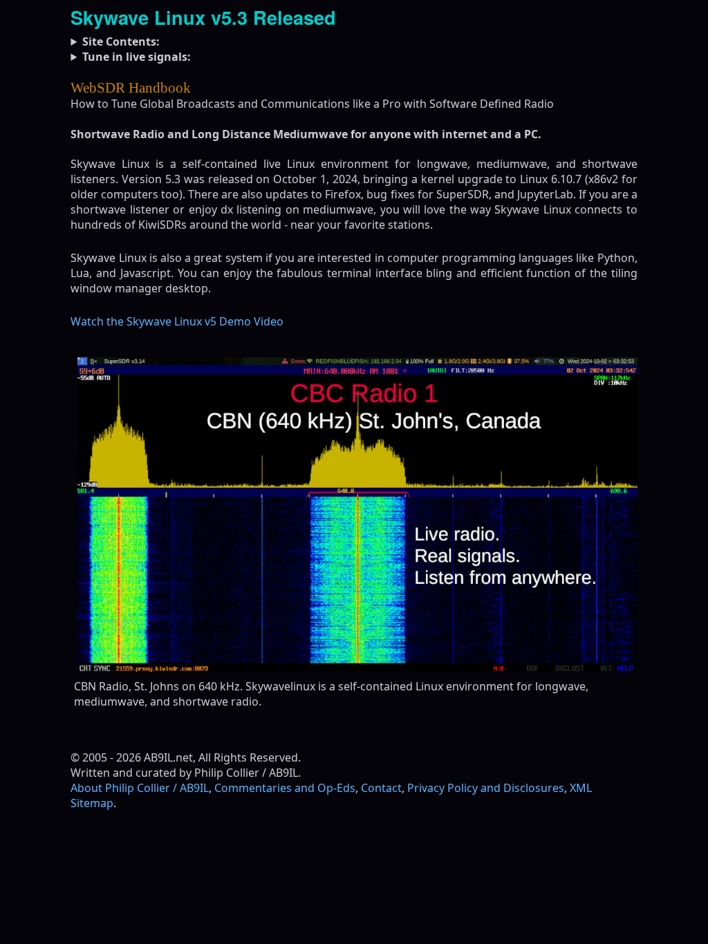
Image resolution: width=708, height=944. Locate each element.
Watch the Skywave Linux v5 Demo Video (177, 321)
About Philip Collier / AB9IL (140, 787)
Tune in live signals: (136, 56)
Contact (381, 787)
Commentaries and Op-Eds (284, 787)
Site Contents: (121, 41)
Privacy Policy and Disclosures (485, 787)
